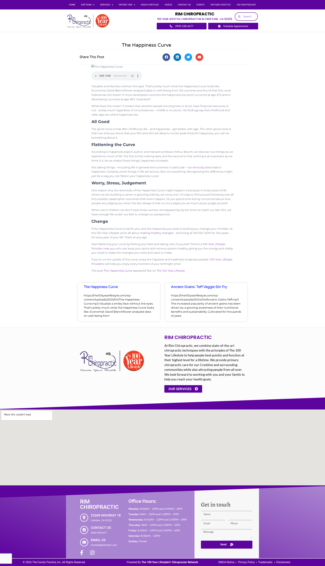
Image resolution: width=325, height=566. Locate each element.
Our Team (86, 4)
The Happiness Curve (118, 270)
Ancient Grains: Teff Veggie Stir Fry (199, 287)
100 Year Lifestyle (220, 4)
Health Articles (150, 4)
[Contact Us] (84, 530)
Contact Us (184, 4)
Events (200, 4)
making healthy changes (156, 233)
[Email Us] (84, 542)
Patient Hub (125, 4)
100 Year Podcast (246, 4)
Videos (168, 4)
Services (105, 4)
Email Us (98, 540)
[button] (166, 57)
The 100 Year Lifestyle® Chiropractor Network (170, 562)
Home (72, 4)
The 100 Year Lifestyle (171, 270)
